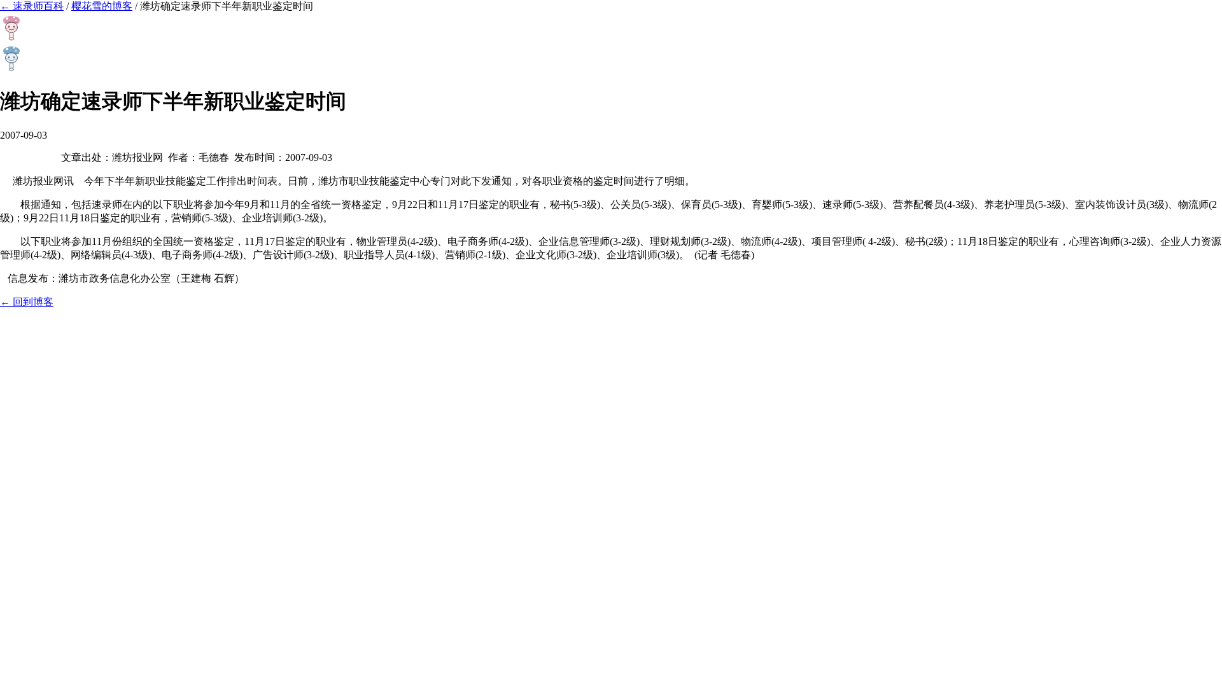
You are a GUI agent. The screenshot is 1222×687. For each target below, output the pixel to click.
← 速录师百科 (32, 6)
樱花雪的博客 (101, 6)
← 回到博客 (26, 301)
